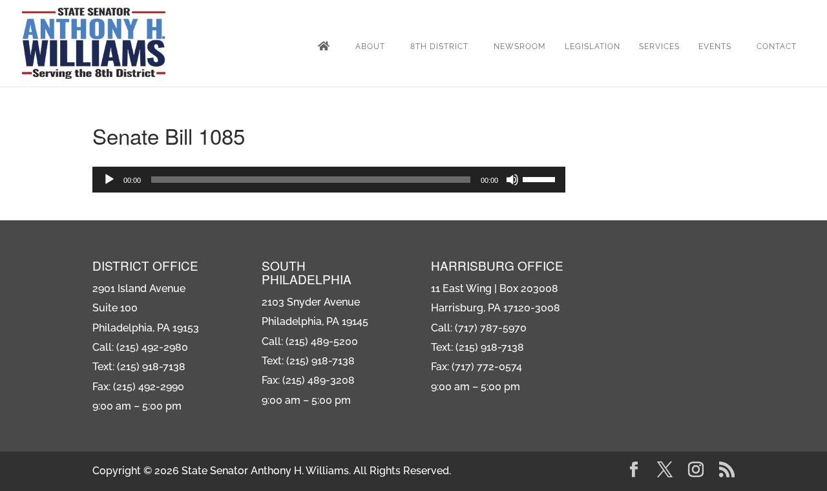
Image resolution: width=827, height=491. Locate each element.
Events (714, 46)
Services (659, 46)
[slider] (541, 178)
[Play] (109, 179)
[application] (328, 180)
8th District (439, 46)
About (370, 46)
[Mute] (512, 179)
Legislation (592, 46)
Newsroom (520, 46)
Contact (777, 46)
